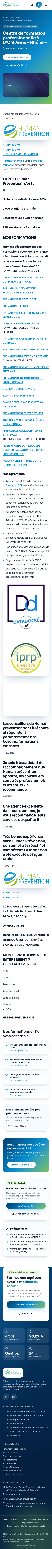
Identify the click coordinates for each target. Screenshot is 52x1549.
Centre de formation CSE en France (21, 26)
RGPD (15, 1522)
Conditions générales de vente (35, 1519)
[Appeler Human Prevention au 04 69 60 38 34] (39, 5)
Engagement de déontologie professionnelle (26, 1526)
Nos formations (10, 1452)
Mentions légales (11, 1519)
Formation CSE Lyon (19, 1126)
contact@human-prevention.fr (21, 1498)
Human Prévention (13, 160)
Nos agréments (10, 1459)
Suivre (9, 144)
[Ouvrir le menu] (46, 5)
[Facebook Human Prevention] (6, 1397)
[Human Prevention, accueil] (14, 5)
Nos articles (15, 17)
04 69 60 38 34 (16, 65)
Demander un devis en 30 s (28, 1213)
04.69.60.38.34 (13, 1494)
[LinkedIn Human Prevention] (14, 1397)
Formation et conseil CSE (14, 1449)
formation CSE (14, 485)
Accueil (5, 17)
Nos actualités (9, 1463)
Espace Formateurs (12, 1470)
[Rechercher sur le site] (32, 5)
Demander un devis (15, 57)
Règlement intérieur (30, 1522)
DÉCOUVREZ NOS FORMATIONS (20, 154)
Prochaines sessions (12, 1456)
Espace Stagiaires (11, 1467)
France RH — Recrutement (15, 1474)
